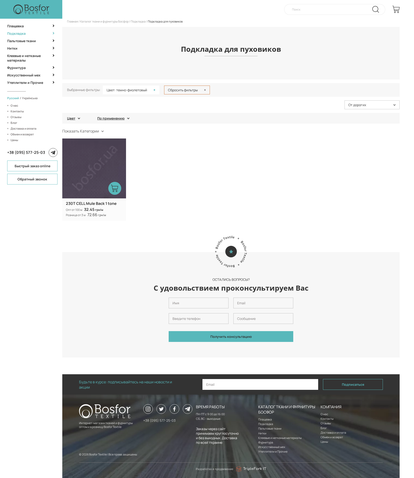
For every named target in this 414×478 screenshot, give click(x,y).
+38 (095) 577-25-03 (26, 152)
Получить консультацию (231, 336)
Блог (14, 123)
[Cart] (396, 9)
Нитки (12, 48)
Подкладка (16, 33)
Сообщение (240, 311)
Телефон (174, 311)
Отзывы (16, 117)
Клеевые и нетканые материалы (24, 58)
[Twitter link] (161, 409)
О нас (14, 106)
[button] (372, 104)
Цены (14, 140)
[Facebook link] (174, 409)
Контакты (17, 111)
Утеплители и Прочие (25, 82)
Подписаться (353, 384)
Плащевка (15, 26)
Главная (72, 21)
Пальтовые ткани (21, 41)
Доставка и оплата (23, 129)
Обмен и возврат (22, 134)
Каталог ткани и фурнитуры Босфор (104, 21)
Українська (30, 98)
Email (236, 295)
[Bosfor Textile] (31, 9)
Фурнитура (16, 67)
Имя (171, 295)
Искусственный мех (23, 75)
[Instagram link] (148, 409)
